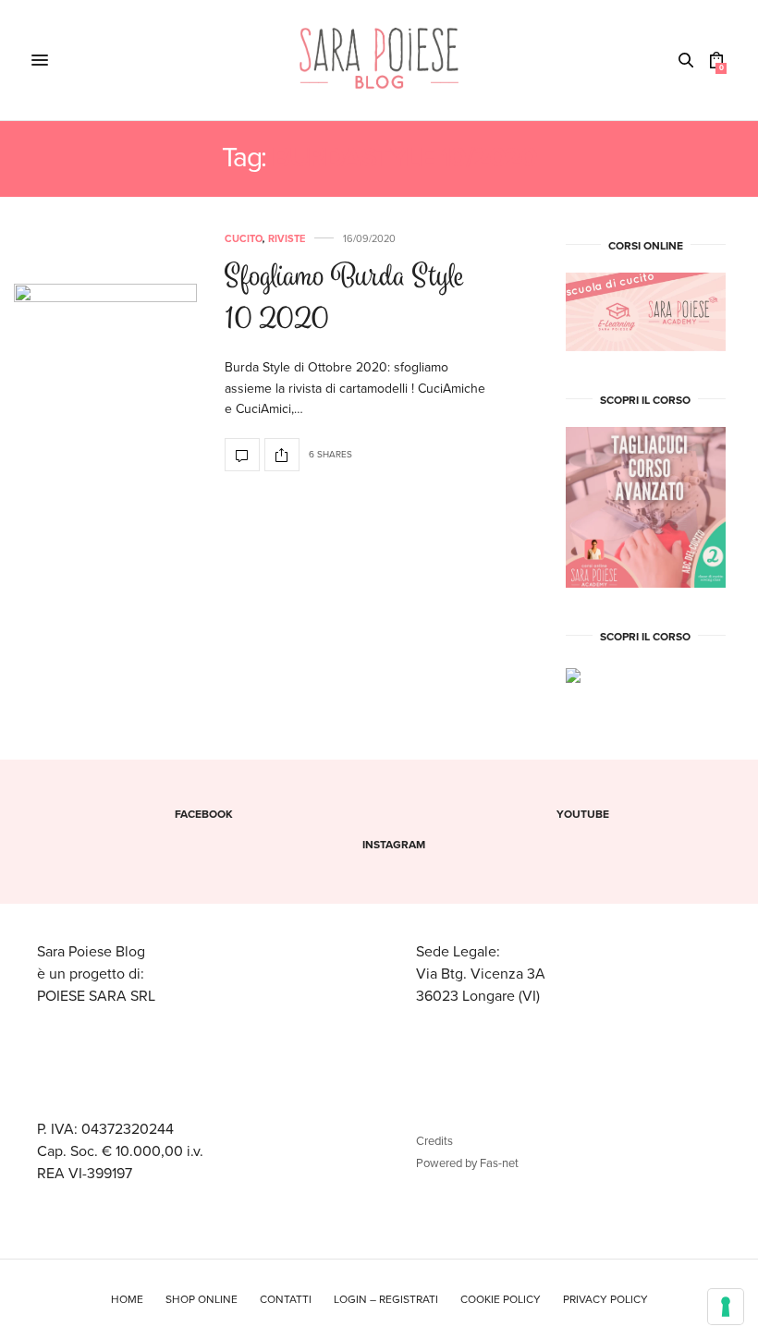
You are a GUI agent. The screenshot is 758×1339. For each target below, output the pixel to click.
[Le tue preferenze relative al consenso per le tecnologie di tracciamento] (725, 1306)
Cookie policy (500, 1299)
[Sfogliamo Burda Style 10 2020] (105, 353)
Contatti (286, 1299)
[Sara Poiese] (379, 60)
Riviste (286, 239)
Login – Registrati (386, 1299)
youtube (582, 814)
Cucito (244, 239)
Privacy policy (605, 1299)
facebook (204, 814)
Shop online (201, 1299)
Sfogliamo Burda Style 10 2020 (345, 300)
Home (127, 1299)
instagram (393, 844)
